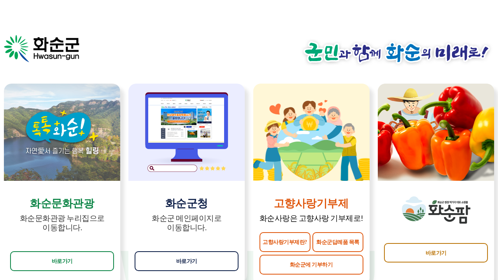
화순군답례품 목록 (337, 241)
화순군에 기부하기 (311, 264)
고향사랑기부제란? (285, 241)
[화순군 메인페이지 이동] (41, 48)
